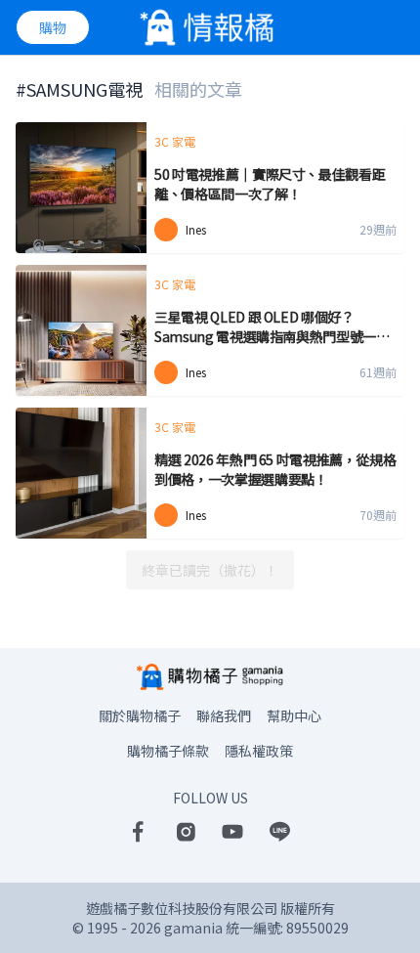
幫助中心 (294, 715)
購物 (52, 27)
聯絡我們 (223, 715)
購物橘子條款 (168, 750)
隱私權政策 (259, 750)
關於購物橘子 (140, 715)
